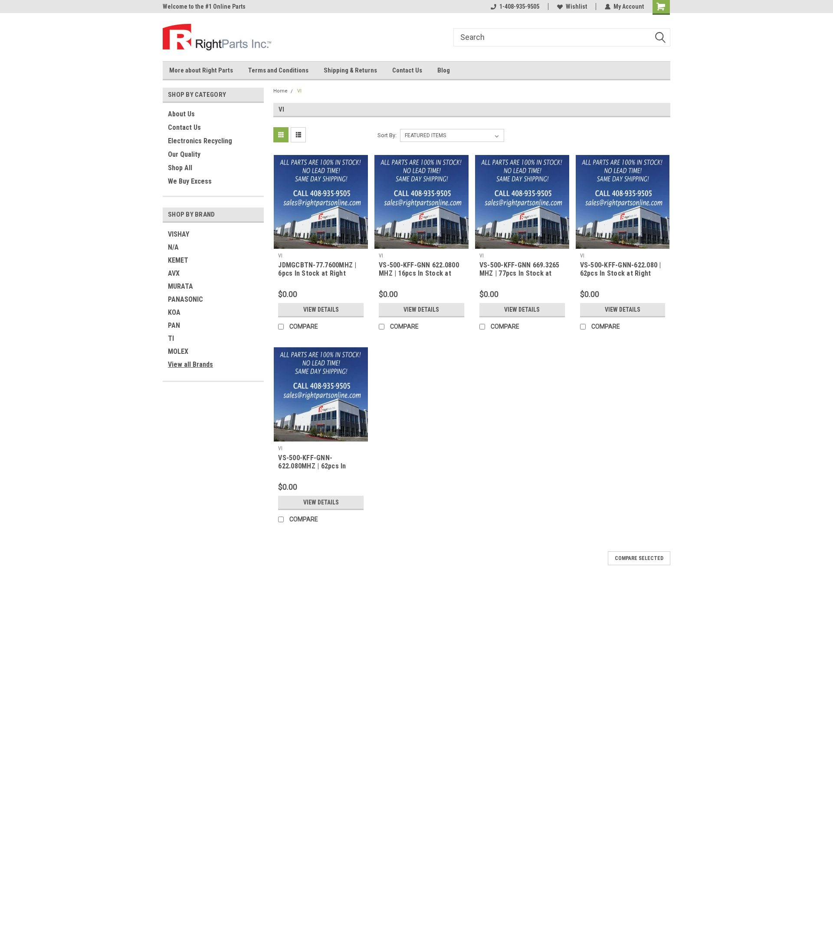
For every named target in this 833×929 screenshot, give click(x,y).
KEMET (178, 260)
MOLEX (178, 351)
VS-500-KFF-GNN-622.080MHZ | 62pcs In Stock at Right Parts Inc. (315, 466)
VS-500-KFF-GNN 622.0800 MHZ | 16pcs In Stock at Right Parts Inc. (419, 273)
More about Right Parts (201, 70)
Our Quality (184, 154)
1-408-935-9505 (519, 6)
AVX (174, 273)
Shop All (180, 168)
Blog (443, 70)
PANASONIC (185, 299)
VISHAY (178, 234)
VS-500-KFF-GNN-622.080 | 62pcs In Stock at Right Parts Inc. (620, 273)
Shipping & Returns (350, 70)
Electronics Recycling (200, 141)
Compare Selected (639, 558)
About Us (181, 114)
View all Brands (190, 364)
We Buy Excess (190, 181)
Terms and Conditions (278, 70)
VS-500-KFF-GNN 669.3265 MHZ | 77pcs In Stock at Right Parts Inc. (519, 273)
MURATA (180, 286)
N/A (173, 247)
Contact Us (407, 70)
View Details (321, 309)
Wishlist (576, 6)
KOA (174, 312)
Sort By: (387, 135)
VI (299, 91)
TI (171, 338)
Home (280, 91)
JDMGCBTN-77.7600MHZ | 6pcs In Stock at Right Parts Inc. (317, 273)
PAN (174, 325)
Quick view (321, 242)
